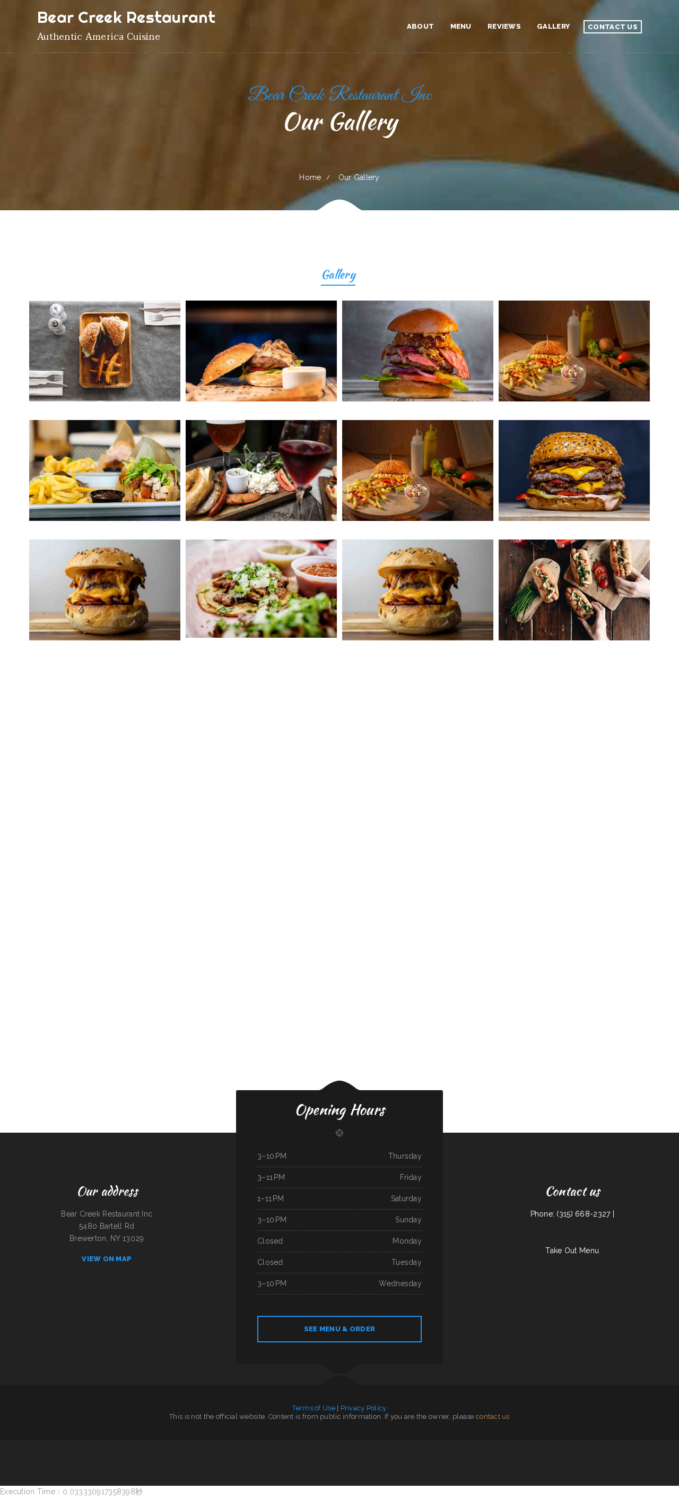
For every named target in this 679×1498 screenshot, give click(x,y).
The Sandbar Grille (536, 1445)
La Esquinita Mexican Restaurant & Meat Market (112, 1445)
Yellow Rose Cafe (315, 1445)
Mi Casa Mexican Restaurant (637, 1445)
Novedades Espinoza (550, 1445)
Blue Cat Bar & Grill (522, 1445)
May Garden (294, 1458)
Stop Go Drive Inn (507, 1445)
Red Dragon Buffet (7, 1445)
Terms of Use (313, 1408)
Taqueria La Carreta (397, 1458)
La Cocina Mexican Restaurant (151, 1445)
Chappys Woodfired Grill (352, 1445)
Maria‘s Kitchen (563, 1445)
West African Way (255, 1445)
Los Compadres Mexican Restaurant (278, 1458)
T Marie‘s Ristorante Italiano (368, 1458)
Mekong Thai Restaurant (416, 1445)
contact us (493, 1416)
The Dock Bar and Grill (181, 1445)
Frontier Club (304, 1445)
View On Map (107, 1259)
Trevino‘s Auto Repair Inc (198, 1445)
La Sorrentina (90, 1445)
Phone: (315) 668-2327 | (572, 1214)
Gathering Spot (479, 1445)
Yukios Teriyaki (294, 1445)
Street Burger (268, 1445)
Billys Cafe (244, 1445)
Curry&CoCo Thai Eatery (350, 1458)
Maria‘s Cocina (449, 1445)
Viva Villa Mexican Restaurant (333, 1445)
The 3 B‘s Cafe (234, 1445)
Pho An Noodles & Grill (369, 1445)
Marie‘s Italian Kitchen (493, 1445)
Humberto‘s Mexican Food (617, 1445)
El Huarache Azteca (27, 1445)
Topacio (17, 1445)
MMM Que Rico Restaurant (464, 1445)
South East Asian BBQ (654, 1445)
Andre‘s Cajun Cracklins (333, 1458)
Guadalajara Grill (135, 1445)
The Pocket (587, 1445)
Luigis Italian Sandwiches (316, 1458)
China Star (440, 1445)
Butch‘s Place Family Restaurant (389, 1445)
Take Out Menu (572, 1250)
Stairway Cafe (430, 1445)
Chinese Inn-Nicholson (65, 1445)
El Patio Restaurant (214, 1445)
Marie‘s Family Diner (281, 1445)
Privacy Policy (364, 1408)
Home (310, 177)
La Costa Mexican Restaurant (415, 1458)
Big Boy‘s (428, 1458)
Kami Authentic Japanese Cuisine (46, 1445)
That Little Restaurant (600, 1445)
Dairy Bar (303, 1458)
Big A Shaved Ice (79, 1445)
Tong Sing (404, 1445)
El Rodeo (225, 1445)
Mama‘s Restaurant (576, 1445)
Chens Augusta (167, 1445)
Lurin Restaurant (384, 1458)
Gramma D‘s (261, 1458)
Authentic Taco (667, 1445)
